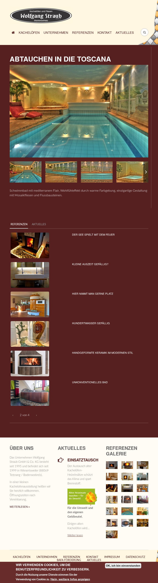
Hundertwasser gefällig (91, 323)
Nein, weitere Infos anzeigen (70, 579)
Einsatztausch (82, 460)
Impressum (112, 557)
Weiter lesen (75, 535)
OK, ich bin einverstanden (123, 565)
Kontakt (104, 32)
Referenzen (83, 32)
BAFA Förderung (69, 560)
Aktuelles (125, 32)
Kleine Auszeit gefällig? (90, 264)
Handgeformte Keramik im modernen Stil (102, 353)
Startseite (13, 33)
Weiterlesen (19, 507)
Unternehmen (56, 32)
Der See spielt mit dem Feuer (93, 234)
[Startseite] (41, 15)
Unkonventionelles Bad (90, 382)
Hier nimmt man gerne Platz (92, 293)
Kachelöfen (29, 32)
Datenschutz (135, 557)
